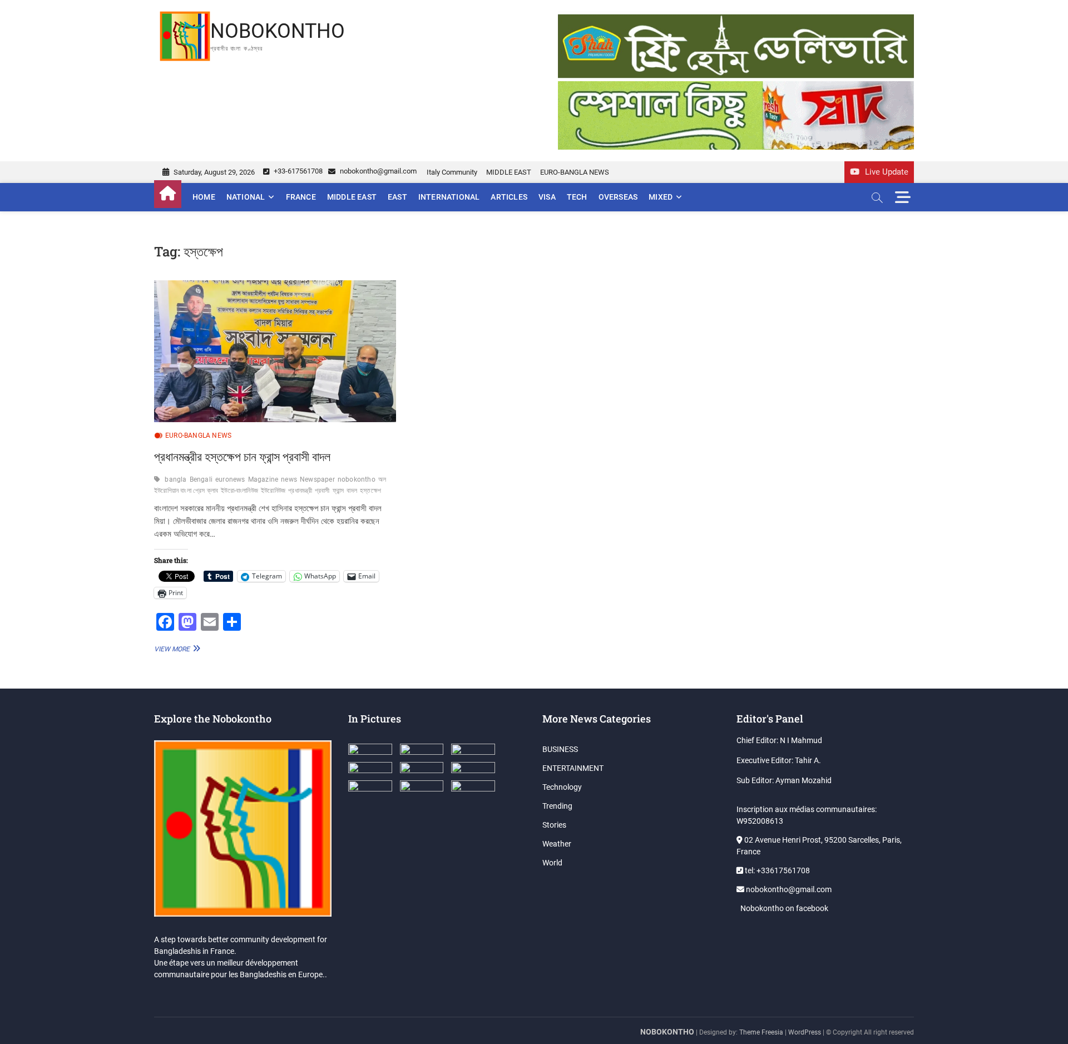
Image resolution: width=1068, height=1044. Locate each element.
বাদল (352, 490)
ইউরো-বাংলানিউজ (239, 490)
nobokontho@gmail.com (377, 171)
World (552, 862)
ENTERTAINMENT (573, 768)
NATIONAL (245, 196)
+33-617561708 (297, 171)
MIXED (661, 196)
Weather (556, 843)
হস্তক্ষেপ (370, 490)
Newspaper (317, 479)
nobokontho (356, 479)
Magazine (263, 479)
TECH (577, 196)
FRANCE (301, 196)
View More (175, 648)
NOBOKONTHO (277, 31)
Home (203, 196)
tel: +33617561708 (776, 870)
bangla (175, 479)
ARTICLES (509, 196)
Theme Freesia (761, 1032)
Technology (562, 787)
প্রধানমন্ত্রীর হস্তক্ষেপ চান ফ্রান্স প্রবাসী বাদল (242, 456)
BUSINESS (560, 749)
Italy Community (452, 172)
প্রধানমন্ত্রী (300, 490)
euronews (230, 479)
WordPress (804, 1032)
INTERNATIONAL (449, 196)
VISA (547, 196)
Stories (554, 824)
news (289, 479)
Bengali (201, 479)
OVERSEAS (618, 196)
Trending (557, 805)
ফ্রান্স (338, 490)
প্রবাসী (322, 490)
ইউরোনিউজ (273, 490)
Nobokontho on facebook (783, 908)
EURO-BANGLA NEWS (574, 172)
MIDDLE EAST (508, 172)
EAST (397, 196)
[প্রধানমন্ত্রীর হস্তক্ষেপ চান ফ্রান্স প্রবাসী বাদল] (275, 351)
